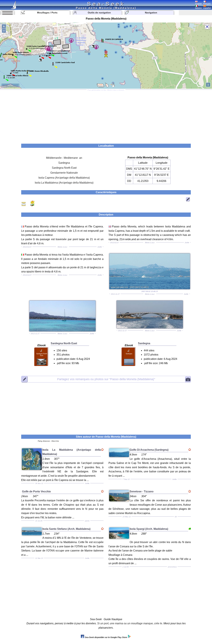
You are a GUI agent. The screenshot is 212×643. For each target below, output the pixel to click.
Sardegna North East (64, 167)
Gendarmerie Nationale (64, 172)
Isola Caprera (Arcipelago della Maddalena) (64, 177)
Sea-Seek (106, 4)
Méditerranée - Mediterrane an (64, 157)
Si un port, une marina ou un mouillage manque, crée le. (130, 623)
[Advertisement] (106, 115)
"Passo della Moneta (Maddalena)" (106, 379)
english (198, 4)
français (207, 4)
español (207, 8)
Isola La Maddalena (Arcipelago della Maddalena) (64, 182)
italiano (198, 8)
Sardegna (64, 162)
